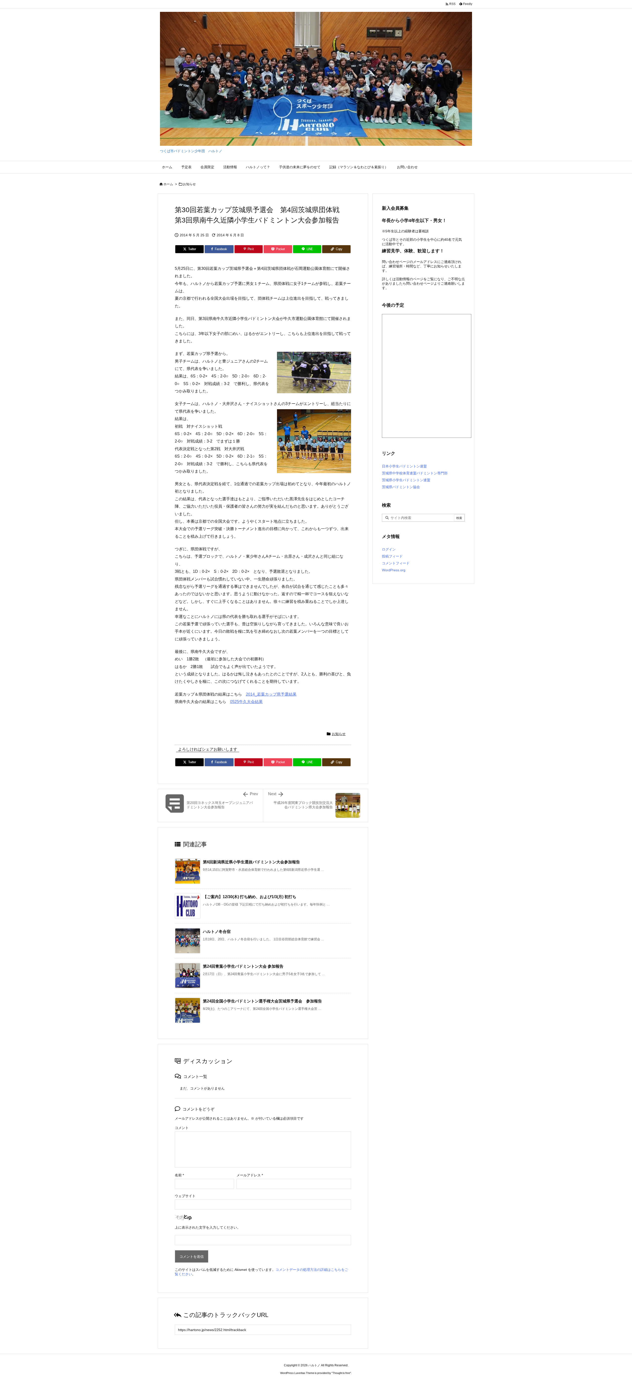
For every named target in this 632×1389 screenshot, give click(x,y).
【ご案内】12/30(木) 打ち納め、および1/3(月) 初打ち (249, 897)
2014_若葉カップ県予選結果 (271, 694)
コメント (182, 1128)
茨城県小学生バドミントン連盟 (406, 480)
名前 (179, 1175)
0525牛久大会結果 (246, 702)
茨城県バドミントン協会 (401, 487)
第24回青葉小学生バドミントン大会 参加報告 (243, 966)
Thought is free (341, 1372)
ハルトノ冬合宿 (217, 931)
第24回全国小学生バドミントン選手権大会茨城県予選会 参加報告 (262, 1001)
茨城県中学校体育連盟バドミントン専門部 (415, 473)
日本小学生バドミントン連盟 (404, 466)
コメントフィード (396, 563)
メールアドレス (250, 1175)
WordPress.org (393, 570)
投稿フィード (392, 556)
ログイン (389, 549)
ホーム (168, 184)
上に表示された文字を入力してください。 (207, 1227)
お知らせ (189, 184)
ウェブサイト (185, 1196)
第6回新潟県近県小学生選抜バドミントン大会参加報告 (251, 862)
